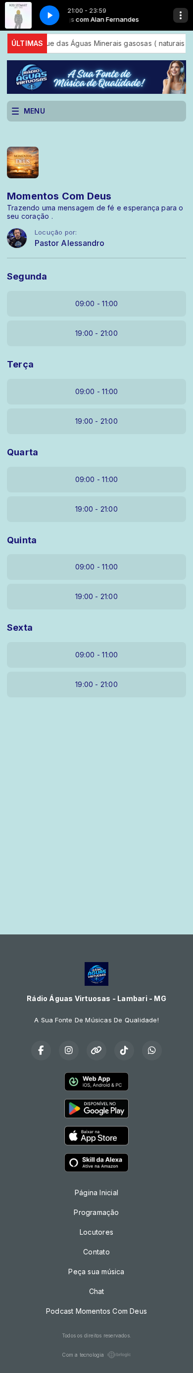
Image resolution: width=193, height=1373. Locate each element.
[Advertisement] (96, 808)
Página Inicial (96, 1192)
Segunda (27, 276)
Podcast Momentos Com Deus (96, 1311)
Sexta (20, 627)
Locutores (96, 1232)
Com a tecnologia (83, 1355)
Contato (96, 1252)
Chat (96, 1291)
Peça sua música (96, 1271)
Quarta (22, 452)
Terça (20, 364)
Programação (96, 1212)
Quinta (22, 540)
